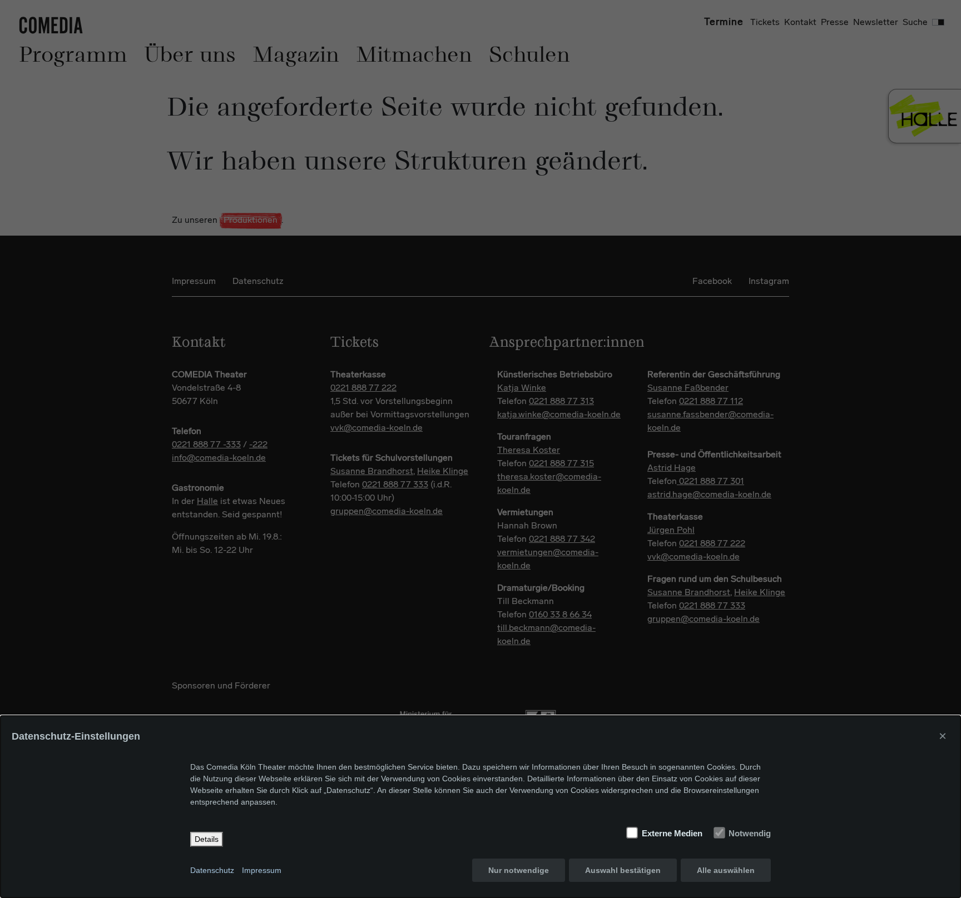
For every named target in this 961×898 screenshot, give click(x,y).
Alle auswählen (726, 870)
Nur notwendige (518, 870)
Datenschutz (212, 870)
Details (207, 839)
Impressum (261, 870)
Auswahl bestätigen (623, 870)
